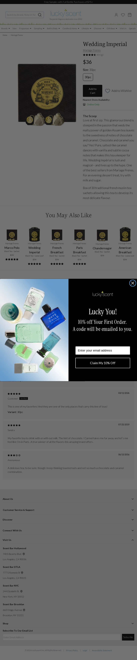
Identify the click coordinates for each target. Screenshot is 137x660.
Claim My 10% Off (102, 363)
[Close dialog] (133, 283)
